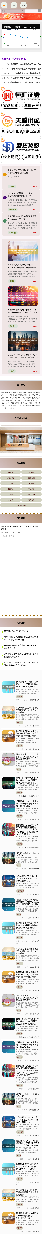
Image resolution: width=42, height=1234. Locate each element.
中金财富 (31, 489)
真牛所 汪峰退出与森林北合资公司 (27, 853)
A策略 (10, 483)
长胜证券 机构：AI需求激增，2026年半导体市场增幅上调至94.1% (27, 803)
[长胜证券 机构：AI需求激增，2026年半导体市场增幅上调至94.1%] (8, 806)
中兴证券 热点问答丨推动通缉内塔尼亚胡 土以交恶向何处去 (27, 710)
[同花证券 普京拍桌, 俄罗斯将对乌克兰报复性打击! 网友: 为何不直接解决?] (8, 686)
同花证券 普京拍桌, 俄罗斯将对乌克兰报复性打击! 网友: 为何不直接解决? (27, 684)
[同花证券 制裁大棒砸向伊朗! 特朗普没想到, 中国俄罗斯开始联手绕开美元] (8, 736)
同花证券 (19, 696)
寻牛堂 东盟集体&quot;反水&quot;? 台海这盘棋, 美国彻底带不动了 (27, 756)
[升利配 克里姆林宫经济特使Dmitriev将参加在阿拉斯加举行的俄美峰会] (23, 251)
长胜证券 (19, 816)
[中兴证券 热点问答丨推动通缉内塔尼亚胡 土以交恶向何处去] (8, 712)
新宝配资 (10, 478)
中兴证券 (19, 722)
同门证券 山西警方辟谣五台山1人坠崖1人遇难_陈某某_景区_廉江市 (21, 664)
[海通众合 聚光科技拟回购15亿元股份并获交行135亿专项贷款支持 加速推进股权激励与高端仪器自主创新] (23, 296)
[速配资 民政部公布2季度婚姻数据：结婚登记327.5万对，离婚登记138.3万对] (8, 904)
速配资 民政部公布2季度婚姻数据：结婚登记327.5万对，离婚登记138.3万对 (27, 902)
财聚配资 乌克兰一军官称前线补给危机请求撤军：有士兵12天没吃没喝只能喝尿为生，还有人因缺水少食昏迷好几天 (27, 829)
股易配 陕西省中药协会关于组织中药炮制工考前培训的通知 (22, 171)
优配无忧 (12, 209)
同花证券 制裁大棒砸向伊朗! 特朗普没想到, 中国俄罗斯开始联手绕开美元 (27, 733)
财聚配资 (19, 844)
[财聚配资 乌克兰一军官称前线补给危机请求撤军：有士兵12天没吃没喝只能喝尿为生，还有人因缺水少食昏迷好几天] (8, 829)
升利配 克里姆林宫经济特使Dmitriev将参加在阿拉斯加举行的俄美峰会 (22, 266)
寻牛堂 (19, 769)
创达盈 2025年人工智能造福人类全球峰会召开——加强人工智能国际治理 (23, 357)
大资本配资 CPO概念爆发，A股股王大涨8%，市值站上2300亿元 (21, 638)
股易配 (11, 186)
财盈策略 (31, 494)
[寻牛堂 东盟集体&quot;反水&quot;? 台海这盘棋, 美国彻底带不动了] (8, 759)
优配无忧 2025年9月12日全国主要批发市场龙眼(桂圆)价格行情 (22, 194)
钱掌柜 (10, 472)
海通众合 (12, 326)
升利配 (11, 281)
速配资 (19, 914)
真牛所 (19, 865)
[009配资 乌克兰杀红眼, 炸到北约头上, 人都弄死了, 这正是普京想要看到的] (8, 782)
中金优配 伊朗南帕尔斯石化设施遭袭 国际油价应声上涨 (22, 217)
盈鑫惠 (10, 494)
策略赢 (31, 472)
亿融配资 (31, 478)
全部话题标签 (21, 505)
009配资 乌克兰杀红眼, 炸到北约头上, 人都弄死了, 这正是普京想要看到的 (27, 780)
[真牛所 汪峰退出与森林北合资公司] (8, 857)
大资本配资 (20, 891)
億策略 (10, 489)
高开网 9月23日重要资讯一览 (16, 631)
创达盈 (11, 371)
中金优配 (12, 232)
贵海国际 (31, 500)
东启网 (10, 500)
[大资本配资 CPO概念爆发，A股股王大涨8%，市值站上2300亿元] (8, 881)
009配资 (19, 792)
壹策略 (31, 483)
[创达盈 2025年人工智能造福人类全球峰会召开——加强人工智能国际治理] (23, 341)
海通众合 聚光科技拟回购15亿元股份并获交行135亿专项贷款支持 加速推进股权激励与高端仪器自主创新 (22, 312)
